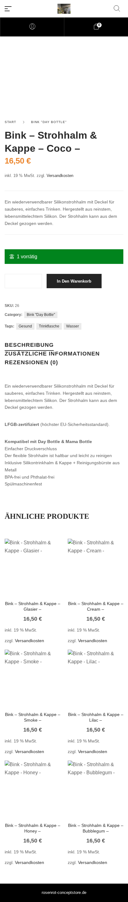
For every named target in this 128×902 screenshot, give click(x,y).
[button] (24, 576)
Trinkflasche (49, 326)
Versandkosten (60, 176)
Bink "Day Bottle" (49, 122)
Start (10, 122)
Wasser (72, 326)
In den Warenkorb (74, 281)
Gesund (25, 326)
